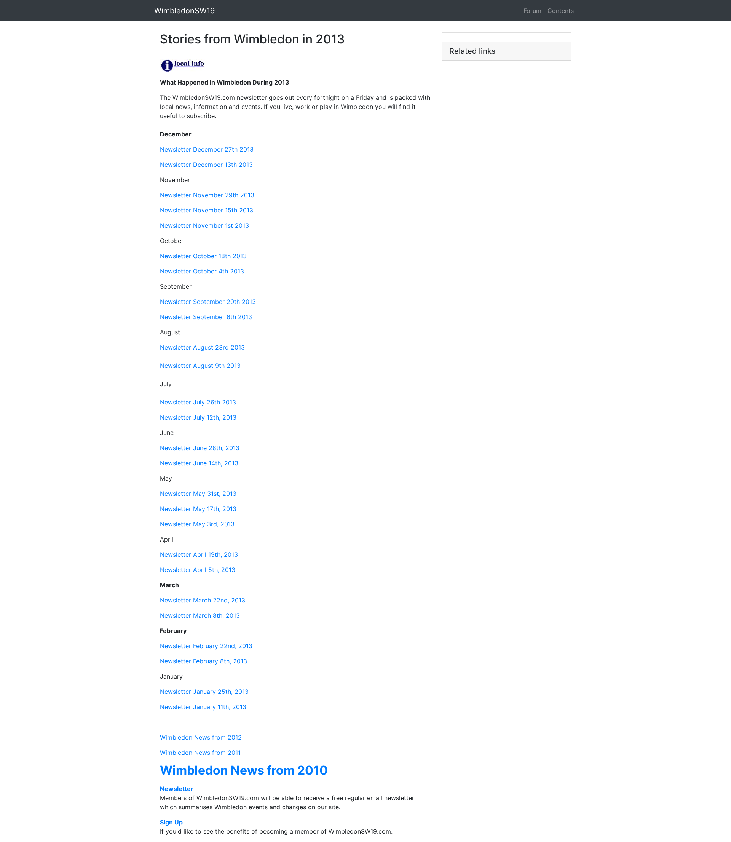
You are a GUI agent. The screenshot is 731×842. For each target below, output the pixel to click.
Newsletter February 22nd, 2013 (206, 646)
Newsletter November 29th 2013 (207, 195)
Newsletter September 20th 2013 (208, 301)
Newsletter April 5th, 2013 (197, 570)
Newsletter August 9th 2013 (200, 365)
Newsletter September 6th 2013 (206, 317)
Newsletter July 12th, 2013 (198, 417)
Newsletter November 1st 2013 (204, 225)
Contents (560, 10)
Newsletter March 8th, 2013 (200, 615)
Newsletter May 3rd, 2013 (197, 524)
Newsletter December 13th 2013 (206, 164)
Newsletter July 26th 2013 (198, 402)
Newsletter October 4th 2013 (202, 271)
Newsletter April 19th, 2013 (199, 554)
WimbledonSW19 (184, 10)
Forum (532, 10)
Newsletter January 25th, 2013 (204, 691)
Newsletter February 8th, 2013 (203, 661)
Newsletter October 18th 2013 (203, 256)
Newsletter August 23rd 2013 (202, 347)
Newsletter (176, 788)
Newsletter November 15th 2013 (206, 210)
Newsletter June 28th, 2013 (199, 448)
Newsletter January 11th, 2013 (203, 707)
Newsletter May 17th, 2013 (198, 509)
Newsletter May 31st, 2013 (198, 493)
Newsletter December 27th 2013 (207, 149)
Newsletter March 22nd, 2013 (202, 600)
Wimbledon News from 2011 (200, 752)
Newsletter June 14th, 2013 (199, 463)
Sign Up (171, 822)
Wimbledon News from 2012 (201, 737)
